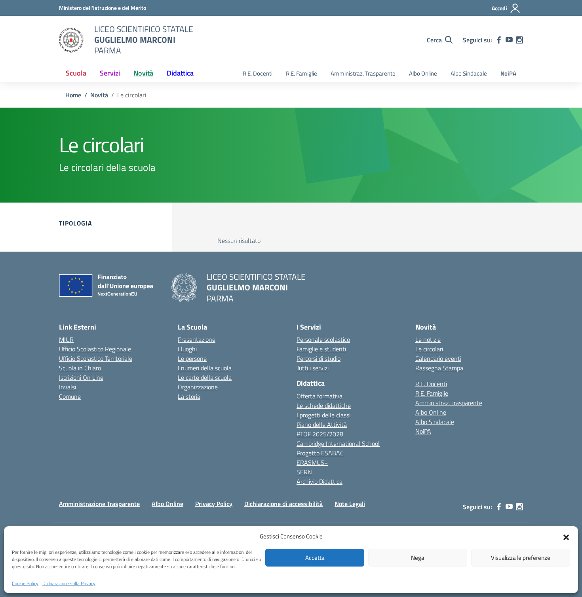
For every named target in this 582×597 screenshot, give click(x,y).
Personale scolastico (323, 339)
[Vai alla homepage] (71, 40)
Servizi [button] (110, 73)
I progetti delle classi (323, 415)
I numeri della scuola (205, 368)
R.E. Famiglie (301, 73)
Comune (70, 396)
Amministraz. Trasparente (363, 73)
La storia (189, 396)
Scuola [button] (76, 73)
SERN (304, 472)
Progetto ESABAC (320, 453)
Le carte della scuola (205, 377)
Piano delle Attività (322, 424)
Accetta (315, 557)
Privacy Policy (213, 503)
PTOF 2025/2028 (320, 434)
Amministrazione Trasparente (99, 503)
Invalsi (67, 387)
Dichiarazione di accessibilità (283, 503)
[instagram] (519, 40)
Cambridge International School (338, 443)
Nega (417, 557)
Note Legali (350, 503)
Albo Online (423, 73)
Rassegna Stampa (439, 368)
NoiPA (508, 73)
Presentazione (196, 339)
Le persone (192, 358)
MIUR (66, 339)
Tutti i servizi (313, 368)
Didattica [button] (180, 73)
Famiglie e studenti (321, 349)
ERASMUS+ (312, 462)
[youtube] (509, 40)
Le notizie (428, 339)
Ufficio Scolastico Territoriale (95, 358)
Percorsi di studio (318, 358)
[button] (566, 536)
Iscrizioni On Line (81, 377)
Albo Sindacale (469, 73)
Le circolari (429, 349)
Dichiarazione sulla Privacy (68, 583)
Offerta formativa (319, 396)
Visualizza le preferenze (520, 557)
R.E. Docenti (257, 73)
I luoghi (187, 349)
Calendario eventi (438, 358)
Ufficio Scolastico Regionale (95, 349)
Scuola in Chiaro (80, 368)
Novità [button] (143, 73)
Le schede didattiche (324, 405)
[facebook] (498, 40)
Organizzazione (198, 387)
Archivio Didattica (319, 481)
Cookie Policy (25, 583)
